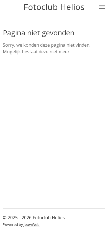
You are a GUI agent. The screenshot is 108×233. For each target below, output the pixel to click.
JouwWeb (32, 224)
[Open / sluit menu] (102, 7)
